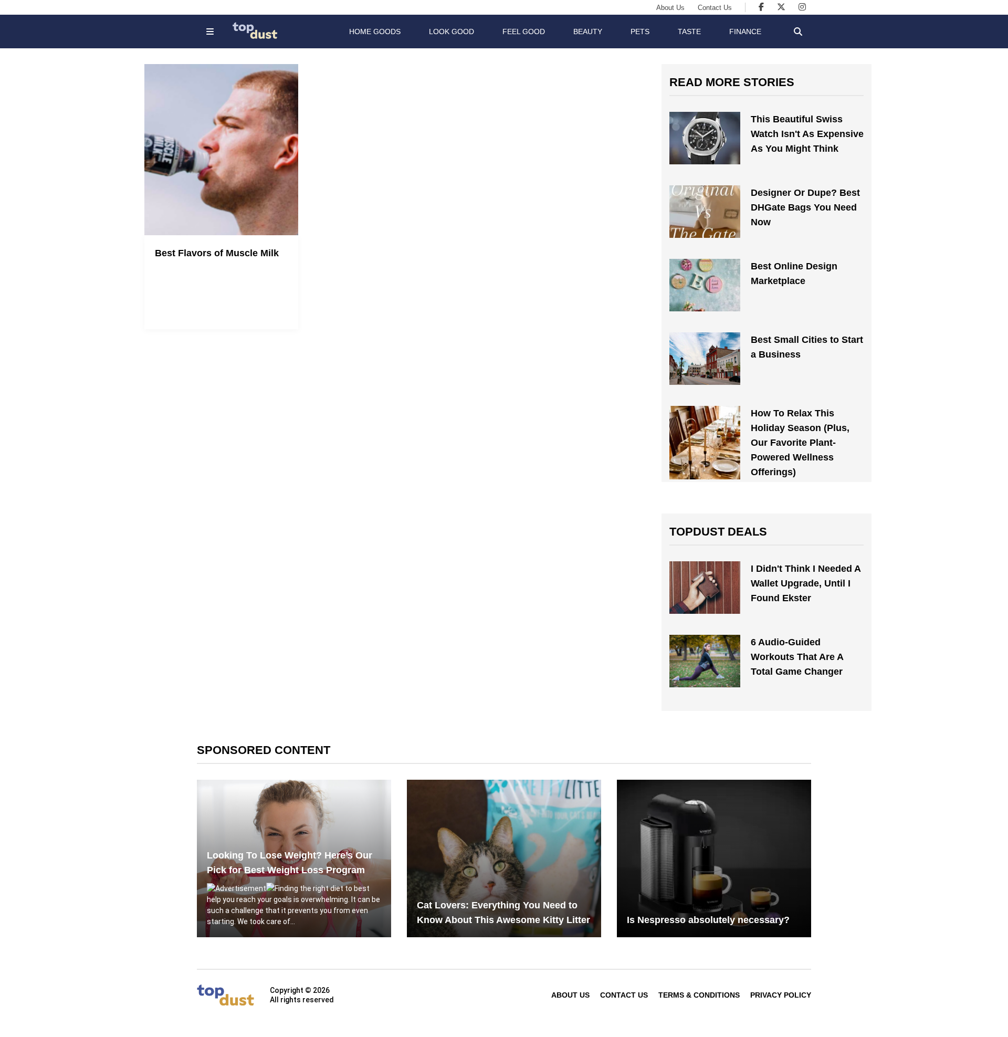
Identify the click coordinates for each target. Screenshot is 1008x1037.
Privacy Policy (780, 995)
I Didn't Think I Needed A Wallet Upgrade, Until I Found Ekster (805, 583)
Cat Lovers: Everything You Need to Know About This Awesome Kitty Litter (503, 912)
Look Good (451, 31)
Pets (640, 31)
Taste (689, 31)
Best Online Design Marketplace (794, 273)
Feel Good (523, 31)
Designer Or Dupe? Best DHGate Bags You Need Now (805, 207)
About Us (670, 8)
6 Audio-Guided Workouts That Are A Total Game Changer (797, 657)
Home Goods (375, 31)
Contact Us (715, 8)
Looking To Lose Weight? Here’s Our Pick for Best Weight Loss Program (289, 862)
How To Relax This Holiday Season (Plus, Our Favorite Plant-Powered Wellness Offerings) (800, 442)
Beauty (587, 31)
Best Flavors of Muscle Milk (217, 253)
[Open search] (798, 31)
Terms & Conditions (699, 995)
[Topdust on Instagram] (802, 7)
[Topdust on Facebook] (761, 7)
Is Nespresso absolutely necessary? (708, 920)
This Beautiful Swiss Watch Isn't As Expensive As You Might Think (807, 134)
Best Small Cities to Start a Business (807, 347)
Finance (745, 31)
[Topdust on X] (781, 7)
